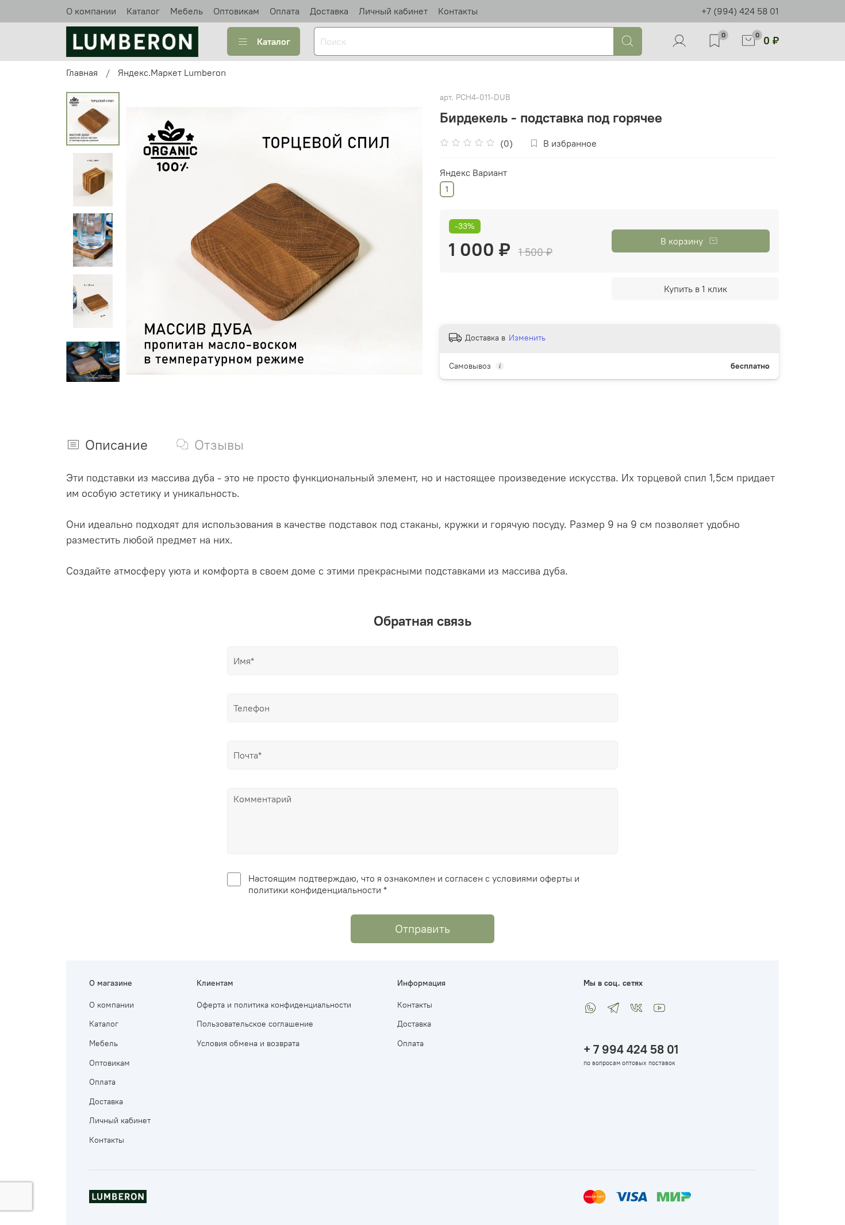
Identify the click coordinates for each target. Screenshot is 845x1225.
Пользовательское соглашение (255, 1024)
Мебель (186, 11)
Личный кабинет (393, 11)
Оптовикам (236, 11)
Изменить (527, 337)
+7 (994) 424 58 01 (740, 11)
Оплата (284, 11)
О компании (91, 11)
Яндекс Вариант (473, 172)
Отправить (422, 928)
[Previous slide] (148, 240)
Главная (82, 72)
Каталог (143, 11)
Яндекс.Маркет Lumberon (172, 72)
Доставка (329, 11)
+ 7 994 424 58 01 (630, 1049)
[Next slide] (93, 374)
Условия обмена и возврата (248, 1043)
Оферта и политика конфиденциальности (274, 1005)
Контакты (458, 11)
